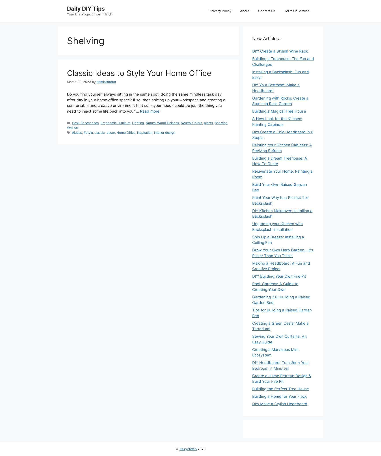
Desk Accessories (85, 123)
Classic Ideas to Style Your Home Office (139, 73)
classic (100, 132)
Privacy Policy (220, 11)
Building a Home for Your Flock (279, 396)
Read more (149, 111)
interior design (164, 132)
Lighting (138, 123)
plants (208, 123)
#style (88, 132)
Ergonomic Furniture (115, 123)
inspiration (144, 132)
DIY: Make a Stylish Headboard (279, 404)
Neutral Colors (191, 123)
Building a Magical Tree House (279, 111)
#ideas (77, 132)
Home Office (126, 132)
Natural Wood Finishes (162, 123)
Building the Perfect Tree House (280, 389)
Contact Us (266, 11)
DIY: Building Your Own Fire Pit (279, 276)
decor (110, 132)
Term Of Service (297, 11)
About (244, 11)
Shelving (221, 123)
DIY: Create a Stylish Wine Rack (280, 51)
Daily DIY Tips (86, 8)
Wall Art (72, 128)
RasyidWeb (188, 449)
